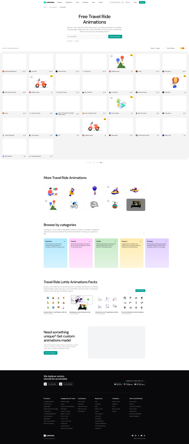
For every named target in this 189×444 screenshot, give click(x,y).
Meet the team (116, 409)
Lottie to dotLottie (66, 421)
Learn (93, 2)
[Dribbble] (144, 435)
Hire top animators (50, 353)
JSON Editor (64, 423)
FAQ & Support (99, 414)
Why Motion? (81, 411)
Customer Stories (82, 406)
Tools (77, 2)
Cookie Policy (133, 411)
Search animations (115, 2)
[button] (94, 36)
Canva (62, 404)
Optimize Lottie (65, 426)
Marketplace (47, 418)
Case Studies (81, 401)
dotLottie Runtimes (100, 426)
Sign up (142, 2)
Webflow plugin (65, 401)
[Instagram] (135, 435)
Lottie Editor (47, 411)
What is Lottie (99, 409)
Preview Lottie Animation (67, 406)
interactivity (69, 41)
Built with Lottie (82, 409)
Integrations (69, 2)
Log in (135, 2)
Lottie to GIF (64, 418)
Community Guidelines (135, 414)
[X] (138, 435)
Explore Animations (49, 423)
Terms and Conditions (135, 406)
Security (131, 404)
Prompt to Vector (66, 411)
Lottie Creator (48, 404)
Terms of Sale (133, 409)
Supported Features (100, 423)
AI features (98, 428)
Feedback (115, 404)
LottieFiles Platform (49, 401)
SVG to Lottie (64, 416)
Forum (96, 411)
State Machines (99, 421)
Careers (114, 411)
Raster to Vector (65, 414)
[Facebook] (132, 435)
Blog (96, 406)
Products (59, 2)
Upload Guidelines (134, 416)
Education (98, 404)
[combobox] (160, 48)
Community (98, 418)
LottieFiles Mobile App (50, 414)
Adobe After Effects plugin (51, 409)
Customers (85, 2)
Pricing (100, 2)
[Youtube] (141, 435)
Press (113, 406)
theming (77, 41)
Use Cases (81, 404)
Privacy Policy (133, 401)
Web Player (64, 409)
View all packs (140, 290)
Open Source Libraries (67, 428)
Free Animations (48, 416)
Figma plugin (47, 406)
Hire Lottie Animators (49, 421)
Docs (96, 401)
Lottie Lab (98, 416)
